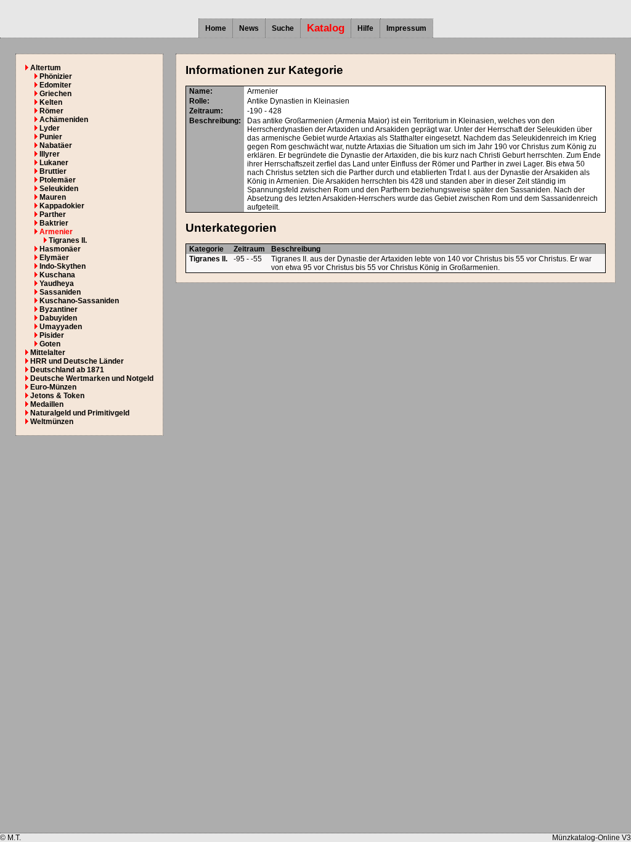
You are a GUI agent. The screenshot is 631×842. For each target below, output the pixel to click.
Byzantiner (58, 309)
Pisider (51, 335)
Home (215, 28)
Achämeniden (63, 119)
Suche (283, 28)
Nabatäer (55, 145)
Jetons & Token (57, 395)
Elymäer (54, 257)
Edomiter (55, 85)
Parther (52, 214)
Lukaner (53, 162)
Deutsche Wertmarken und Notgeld (91, 378)
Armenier (56, 231)
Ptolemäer (57, 180)
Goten (49, 344)
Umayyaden (60, 326)
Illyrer (49, 154)
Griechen (55, 93)
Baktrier (53, 223)
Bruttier (53, 171)
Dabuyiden (58, 318)
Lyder (49, 128)
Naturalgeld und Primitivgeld (79, 413)
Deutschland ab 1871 (67, 370)
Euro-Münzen (53, 387)
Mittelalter (47, 352)
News (249, 28)
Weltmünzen (51, 421)
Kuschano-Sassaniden (79, 300)
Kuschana (57, 275)
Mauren (52, 197)
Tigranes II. (68, 240)
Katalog (325, 28)
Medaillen (46, 404)
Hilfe (365, 28)
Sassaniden (60, 292)
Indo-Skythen (62, 266)
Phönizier (55, 76)
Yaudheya (56, 283)
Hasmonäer (60, 249)
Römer (51, 111)
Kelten (50, 102)
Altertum (45, 67)
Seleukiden (58, 188)
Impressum (406, 28)
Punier (50, 137)
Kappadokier (61, 206)
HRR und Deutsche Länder (77, 361)
